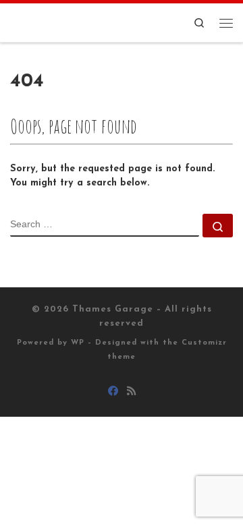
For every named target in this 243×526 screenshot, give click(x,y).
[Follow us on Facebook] (113, 392)
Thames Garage (112, 309)
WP (77, 343)
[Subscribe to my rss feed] (131, 392)
